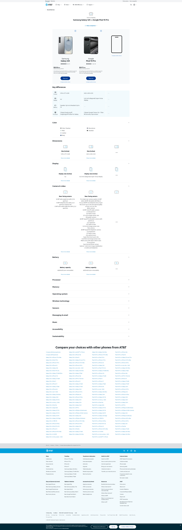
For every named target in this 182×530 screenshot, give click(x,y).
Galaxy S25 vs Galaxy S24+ (75, 389)
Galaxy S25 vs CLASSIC (51, 434)
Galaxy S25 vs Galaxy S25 (75, 426)
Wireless (52, 445)
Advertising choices (94, 515)
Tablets (47, 466)
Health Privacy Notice (123, 515)
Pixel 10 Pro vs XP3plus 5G (121, 392)
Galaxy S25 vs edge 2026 (52, 407)
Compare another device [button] (117, 55)
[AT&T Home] (49, 4)
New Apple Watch (68, 489)
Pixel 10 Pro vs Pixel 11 (97, 378)
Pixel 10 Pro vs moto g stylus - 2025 (100, 434)
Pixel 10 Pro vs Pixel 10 (120, 354)
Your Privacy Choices (111, 515)
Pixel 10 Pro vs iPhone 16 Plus (99, 421)
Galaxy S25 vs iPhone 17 (51, 384)
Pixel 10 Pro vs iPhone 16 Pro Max (100, 429)
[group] (54, 456)
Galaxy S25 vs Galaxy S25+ (75, 399)
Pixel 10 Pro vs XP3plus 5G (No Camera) (124, 410)
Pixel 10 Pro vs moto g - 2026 (99, 399)
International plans (87, 461)
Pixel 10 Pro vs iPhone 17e (98, 373)
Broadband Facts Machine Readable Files (126, 502)
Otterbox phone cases (88, 491)
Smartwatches (49, 469)
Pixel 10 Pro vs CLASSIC (97, 431)
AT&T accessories (87, 486)
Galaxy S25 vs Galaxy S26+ (52, 397)
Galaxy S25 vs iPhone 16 (51, 365)
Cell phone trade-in (106, 469)
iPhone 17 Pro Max (68, 459)
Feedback (55, 512)
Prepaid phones (50, 474)
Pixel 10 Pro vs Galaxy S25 (121, 423)
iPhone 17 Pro (67, 461)
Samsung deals (123, 466)
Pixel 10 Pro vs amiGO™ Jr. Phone (100, 437)
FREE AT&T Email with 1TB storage (66, 512)
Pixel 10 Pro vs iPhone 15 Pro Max (123, 360)
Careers (122, 494)
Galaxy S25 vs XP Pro (74, 407)
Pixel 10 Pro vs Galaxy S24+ (121, 386)
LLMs (76, 512)
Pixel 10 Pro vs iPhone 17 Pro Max (100, 354)
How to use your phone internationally (107, 489)
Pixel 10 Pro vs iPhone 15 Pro (122, 389)
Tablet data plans (87, 469)
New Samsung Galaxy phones (53, 486)
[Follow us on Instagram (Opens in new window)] (131, 451)
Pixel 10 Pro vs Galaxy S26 (98, 365)
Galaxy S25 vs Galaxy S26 (52, 368)
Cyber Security (132, 515)
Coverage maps (54, 515)
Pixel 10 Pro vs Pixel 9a (120, 426)
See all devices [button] (51, 9)
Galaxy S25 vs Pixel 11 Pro (52, 360)
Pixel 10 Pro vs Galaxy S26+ (98, 394)
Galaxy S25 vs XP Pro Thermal (76, 378)
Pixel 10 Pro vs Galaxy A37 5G (99, 410)
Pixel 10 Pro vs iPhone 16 (98, 362)
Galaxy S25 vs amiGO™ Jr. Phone (77, 352)
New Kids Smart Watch (69, 496)
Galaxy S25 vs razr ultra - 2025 (76, 368)
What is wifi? (104, 502)
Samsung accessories (88, 489)
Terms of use (61, 515)
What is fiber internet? (106, 493)
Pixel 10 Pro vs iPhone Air (98, 386)
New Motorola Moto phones (52, 491)
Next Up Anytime (87, 474)
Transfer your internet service (108, 471)
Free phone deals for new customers (126, 474)
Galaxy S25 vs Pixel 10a (51, 405)
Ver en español (133, 1)
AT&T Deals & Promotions (126, 459)
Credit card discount (125, 471)
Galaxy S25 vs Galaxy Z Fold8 (53, 378)
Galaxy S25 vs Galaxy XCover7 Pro (77, 360)
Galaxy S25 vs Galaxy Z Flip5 (75, 373)
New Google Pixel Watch (70, 494)
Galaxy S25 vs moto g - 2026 (52, 402)
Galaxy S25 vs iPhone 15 (51, 429)
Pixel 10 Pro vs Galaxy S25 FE (99, 413)
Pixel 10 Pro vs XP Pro (120, 405)
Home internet (49, 464)
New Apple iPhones (50, 484)
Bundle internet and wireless (108, 484)
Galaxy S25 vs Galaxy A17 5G (52, 410)
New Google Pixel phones (52, 489)
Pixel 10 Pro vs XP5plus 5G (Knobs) (123, 415)
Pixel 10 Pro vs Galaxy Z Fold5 (122, 381)
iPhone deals (123, 464)
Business (53, 1)
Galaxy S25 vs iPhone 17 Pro (52, 362)
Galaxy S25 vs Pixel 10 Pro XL (53, 426)
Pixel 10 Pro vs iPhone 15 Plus (122, 394)
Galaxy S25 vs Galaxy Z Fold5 (76, 384)
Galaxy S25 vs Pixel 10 (74, 357)
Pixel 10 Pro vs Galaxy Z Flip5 (122, 370)
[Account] (135, 4)
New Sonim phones (50, 494)
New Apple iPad (68, 484)
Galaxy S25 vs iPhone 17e (52, 376)
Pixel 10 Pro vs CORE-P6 (97, 418)
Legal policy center (85, 515)
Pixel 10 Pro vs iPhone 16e (121, 352)
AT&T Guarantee (124, 499)
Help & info (122, 496)
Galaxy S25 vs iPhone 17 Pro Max (53, 357)
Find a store (125, 1)
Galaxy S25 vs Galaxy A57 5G (52, 399)
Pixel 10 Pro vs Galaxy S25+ (121, 397)
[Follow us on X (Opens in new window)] (124, 451)
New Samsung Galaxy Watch (71, 491)
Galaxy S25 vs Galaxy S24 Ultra (99, 352)
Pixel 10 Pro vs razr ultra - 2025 (122, 365)
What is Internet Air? (106, 486)
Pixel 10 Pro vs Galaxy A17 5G (99, 407)
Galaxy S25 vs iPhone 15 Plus (76, 397)
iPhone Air (66, 464)
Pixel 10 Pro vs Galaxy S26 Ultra (99, 392)
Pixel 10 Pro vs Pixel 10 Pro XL (99, 423)
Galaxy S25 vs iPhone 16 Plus (52, 423)
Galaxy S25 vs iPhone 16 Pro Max (53, 431)
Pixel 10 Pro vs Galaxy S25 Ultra (122, 368)
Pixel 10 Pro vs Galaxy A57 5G (99, 397)
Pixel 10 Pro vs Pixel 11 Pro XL (99, 368)
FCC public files (49, 517)
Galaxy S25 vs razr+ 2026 (52, 392)
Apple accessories (87, 484)
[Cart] (131, 4)
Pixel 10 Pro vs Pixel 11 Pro (98, 357)
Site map (47, 515)
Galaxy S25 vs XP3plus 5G (75, 394)
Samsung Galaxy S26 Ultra (70, 469)
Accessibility (68, 515)
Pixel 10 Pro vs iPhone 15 (98, 426)
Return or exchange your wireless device (107, 498)
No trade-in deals (124, 478)
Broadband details (76, 515)
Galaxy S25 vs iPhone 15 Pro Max (77, 362)
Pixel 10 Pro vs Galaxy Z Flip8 (99, 384)
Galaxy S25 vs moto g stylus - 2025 (54, 437)
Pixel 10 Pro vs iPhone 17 (98, 381)
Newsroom (122, 486)
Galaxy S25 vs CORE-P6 (51, 421)
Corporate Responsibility (126, 491)
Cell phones (49, 459)
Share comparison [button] (91, 25)
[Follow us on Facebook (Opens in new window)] (128, 451)
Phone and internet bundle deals (128, 469)
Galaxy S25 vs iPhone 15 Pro (75, 392)
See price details (64, 73)
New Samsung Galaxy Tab (70, 486)
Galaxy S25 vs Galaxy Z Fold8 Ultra (54, 373)
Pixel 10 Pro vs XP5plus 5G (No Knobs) (124, 407)
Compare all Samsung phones (53, 352)
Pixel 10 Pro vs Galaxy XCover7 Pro (123, 357)
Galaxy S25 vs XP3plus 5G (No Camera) (78, 413)
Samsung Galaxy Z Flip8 (70, 476)
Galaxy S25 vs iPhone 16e (75, 354)
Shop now (65, 78)
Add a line (85, 464)
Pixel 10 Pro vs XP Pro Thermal (122, 376)
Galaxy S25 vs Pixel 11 (51, 381)
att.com (47, 445)
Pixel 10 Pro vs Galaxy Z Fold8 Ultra (100, 370)
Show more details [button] (65, 158)
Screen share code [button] (124, 505)
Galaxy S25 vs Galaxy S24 (75, 415)
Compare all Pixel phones (52, 354)
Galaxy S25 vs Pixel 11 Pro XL (52, 370)
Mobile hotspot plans (88, 471)
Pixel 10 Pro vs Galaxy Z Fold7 (122, 384)
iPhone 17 (66, 466)
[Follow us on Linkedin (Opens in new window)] (135, 451)
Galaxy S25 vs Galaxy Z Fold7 (76, 386)
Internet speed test (106, 464)
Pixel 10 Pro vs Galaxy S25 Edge (99, 415)
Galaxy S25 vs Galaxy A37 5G (52, 413)
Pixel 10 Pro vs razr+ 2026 (98, 389)
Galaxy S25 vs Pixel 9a (74, 429)
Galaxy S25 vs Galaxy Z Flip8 (52, 386)
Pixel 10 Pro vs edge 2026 (98, 405)
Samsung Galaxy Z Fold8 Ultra (71, 471)
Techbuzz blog (49, 512)
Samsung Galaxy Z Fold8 (70, 474)
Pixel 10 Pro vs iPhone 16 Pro (122, 362)
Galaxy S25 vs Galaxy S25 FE (52, 415)
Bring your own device (106, 466)
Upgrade (85, 466)
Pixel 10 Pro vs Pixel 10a (97, 402)
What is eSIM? (104, 495)
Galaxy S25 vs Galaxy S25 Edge (53, 418)
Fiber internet (49, 461)
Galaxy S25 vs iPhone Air (52, 389)
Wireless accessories (51, 471)
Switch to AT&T (105, 459)
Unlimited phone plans (88, 459)
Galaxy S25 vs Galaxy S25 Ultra (76, 370)
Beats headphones (87, 494)
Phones (56, 445)
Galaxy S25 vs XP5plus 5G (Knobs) (77, 418)
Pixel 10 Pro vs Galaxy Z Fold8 (99, 376)
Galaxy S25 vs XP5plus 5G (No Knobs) (78, 410)
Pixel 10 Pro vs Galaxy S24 (121, 413)
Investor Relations (124, 489)
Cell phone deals (124, 461)
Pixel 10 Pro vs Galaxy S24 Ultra (122, 434)
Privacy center (103, 515)
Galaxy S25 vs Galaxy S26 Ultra (53, 394)
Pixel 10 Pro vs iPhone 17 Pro (99, 360)
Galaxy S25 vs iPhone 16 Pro (75, 365)
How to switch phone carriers (108, 461)
